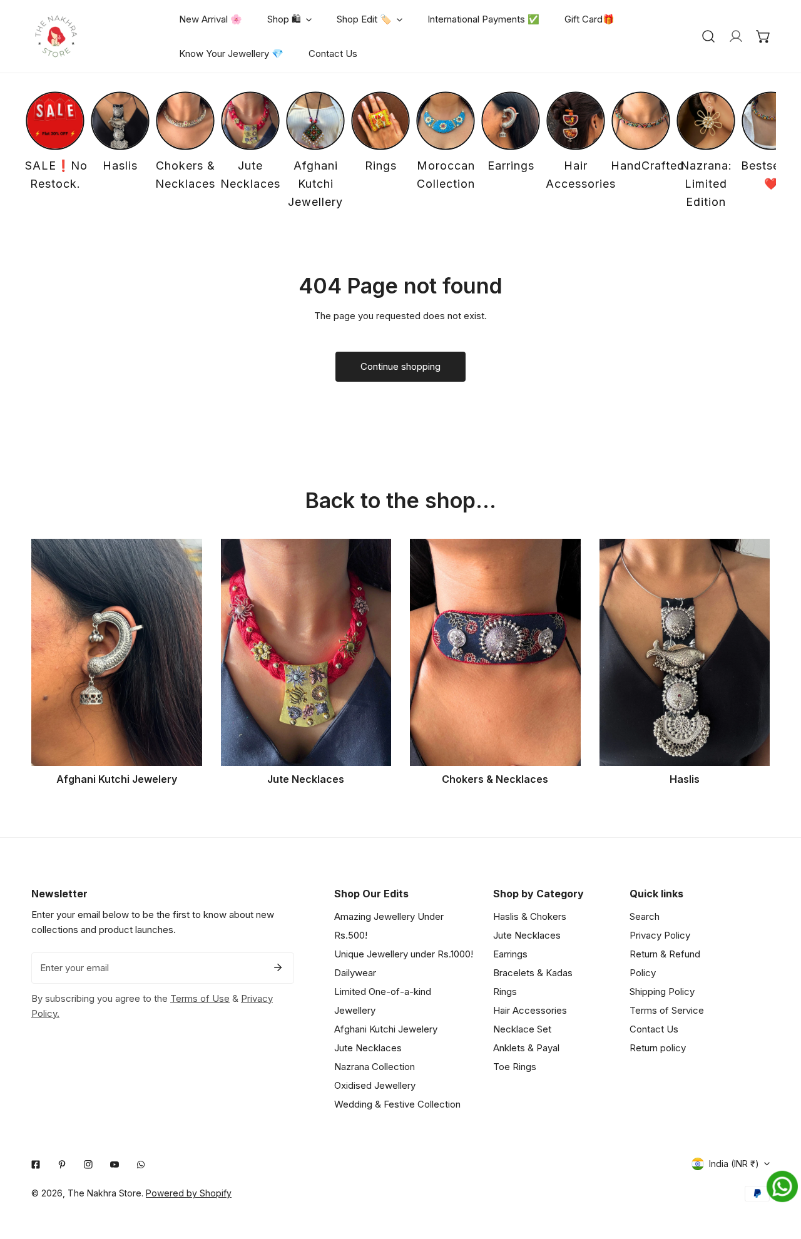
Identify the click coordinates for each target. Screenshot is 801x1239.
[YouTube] (114, 1164)
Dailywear (355, 973)
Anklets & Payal (526, 1048)
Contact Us (654, 1029)
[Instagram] (88, 1164)
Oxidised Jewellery (375, 1085)
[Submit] (278, 967)
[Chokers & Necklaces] (495, 652)
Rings (505, 991)
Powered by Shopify (189, 1193)
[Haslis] (684, 652)
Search (645, 916)
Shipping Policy (662, 991)
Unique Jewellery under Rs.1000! (403, 954)
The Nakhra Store (104, 1193)
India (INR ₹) (734, 1163)
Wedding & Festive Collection (397, 1104)
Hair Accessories (530, 1010)
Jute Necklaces (368, 1048)
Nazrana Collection (374, 1067)
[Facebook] (36, 1164)
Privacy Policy (660, 935)
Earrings (510, 954)
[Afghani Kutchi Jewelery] (116, 652)
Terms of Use (200, 998)
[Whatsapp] (141, 1164)
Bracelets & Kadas (533, 973)
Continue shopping (400, 366)
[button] (763, 36)
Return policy (658, 1048)
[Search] (708, 36)
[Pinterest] (62, 1164)
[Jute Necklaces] (306, 652)
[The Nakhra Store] (56, 36)
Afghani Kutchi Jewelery (385, 1029)
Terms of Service (667, 1010)
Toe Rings (514, 1067)
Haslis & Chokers (529, 916)
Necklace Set (522, 1029)
